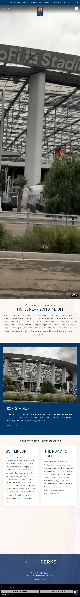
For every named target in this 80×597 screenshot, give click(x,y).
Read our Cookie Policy (7, 594)
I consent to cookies (20, 591)
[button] (78, 2)
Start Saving (40, 580)
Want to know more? (59, 591)
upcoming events (12, 492)
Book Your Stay (12, 426)
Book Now (6, 8)
